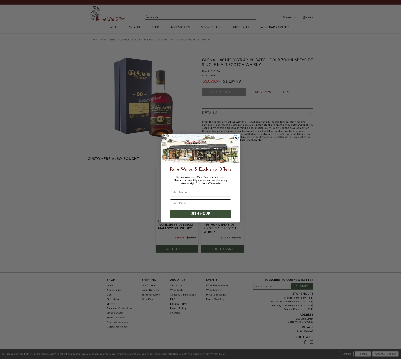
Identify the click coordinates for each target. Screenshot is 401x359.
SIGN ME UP (200, 213)
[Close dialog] (235, 137)
